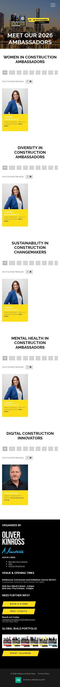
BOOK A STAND (19, 604)
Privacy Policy (43, 674)
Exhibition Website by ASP (34, 680)
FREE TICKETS (18, 611)
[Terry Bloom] (15, 477)
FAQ (10, 564)
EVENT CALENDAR (20, 653)
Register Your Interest (17, 562)
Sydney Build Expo (16, 566)
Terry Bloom (11, 493)
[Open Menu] (53, 5)
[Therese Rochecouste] (15, 101)
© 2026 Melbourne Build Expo (23, 674)
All (5, 72)
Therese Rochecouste (11, 118)
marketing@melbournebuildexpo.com (18, 619)
